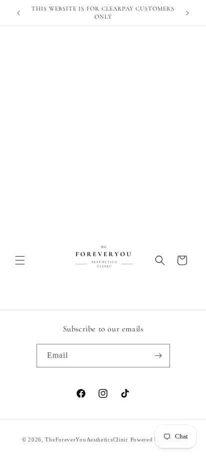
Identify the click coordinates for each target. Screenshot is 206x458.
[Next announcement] (187, 13)
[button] (20, 260)
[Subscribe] (159, 355)
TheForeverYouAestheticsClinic (86, 439)
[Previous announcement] (19, 13)
